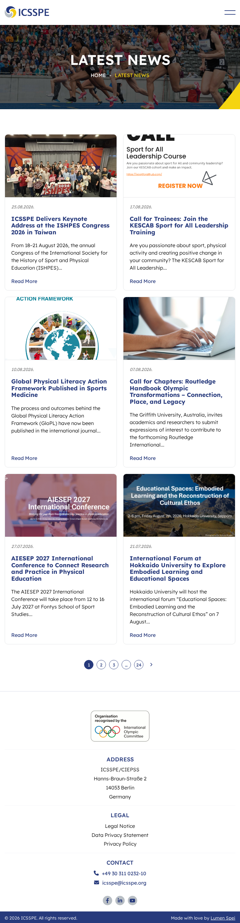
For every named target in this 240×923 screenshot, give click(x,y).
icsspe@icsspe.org (124, 883)
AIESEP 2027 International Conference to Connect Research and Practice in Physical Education (60, 568)
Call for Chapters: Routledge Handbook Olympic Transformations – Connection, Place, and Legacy (176, 391)
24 (139, 664)
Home (98, 75)
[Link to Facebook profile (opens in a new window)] (107, 900)
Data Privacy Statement (120, 835)
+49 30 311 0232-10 (124, 873)
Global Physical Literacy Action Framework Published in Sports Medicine (59, 388)
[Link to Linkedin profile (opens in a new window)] (120, 900)
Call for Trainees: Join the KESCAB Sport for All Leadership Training (179, 225)
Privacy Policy (120, 843)
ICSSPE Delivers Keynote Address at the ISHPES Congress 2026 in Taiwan (60, 225)
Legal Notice (120, 826)
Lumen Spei (223, 918)
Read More (24, 281)
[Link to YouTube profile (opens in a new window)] (132, 900)
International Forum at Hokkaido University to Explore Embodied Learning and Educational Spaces (178, 568)
